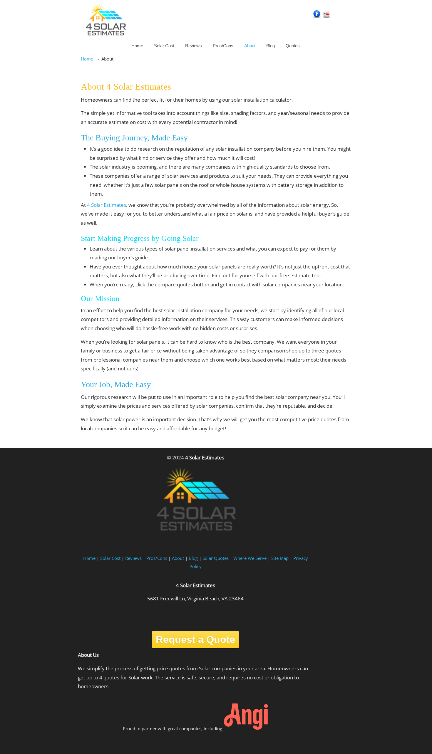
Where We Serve (250, 558)
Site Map (280, 558)
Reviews (133, 558)
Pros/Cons (156, 558)
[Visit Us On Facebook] (317, 17)
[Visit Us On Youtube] (326, 17)
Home (87, 59)
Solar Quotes (215, 558)
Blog (193, 558)
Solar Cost (110, 558)
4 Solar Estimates (105, 21)
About (178, 558)
